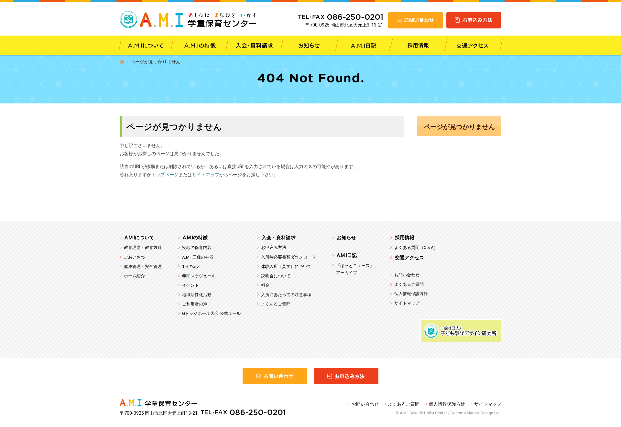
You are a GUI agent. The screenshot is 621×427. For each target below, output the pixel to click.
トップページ (165, 174)
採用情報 (404, 237)
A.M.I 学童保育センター (188, 19)
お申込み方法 (273, 247)
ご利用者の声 (194, 304)
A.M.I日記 (347, 255)
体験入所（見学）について (286, 266)
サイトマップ (205, 174)
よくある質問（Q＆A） (416, 247)
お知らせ (346, 237)
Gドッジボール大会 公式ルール (211, 313)
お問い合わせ (406, 274)
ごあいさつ (134, 257)
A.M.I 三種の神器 (197, 257)
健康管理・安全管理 (143, 266)
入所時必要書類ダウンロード (288, 257)
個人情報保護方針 (411, 293)
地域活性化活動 (197, 294)
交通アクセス (409, 258)
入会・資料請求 (279, 237)
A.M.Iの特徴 (195, 237)
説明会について (275, 275)
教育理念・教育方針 (143, 247)
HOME (122, 61)
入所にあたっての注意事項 (286, 294)
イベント (190, 285)
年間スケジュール (199, 275)
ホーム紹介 (134, 275)
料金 (265, 285)
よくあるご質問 (275, 304)
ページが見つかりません (459, 127)
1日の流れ (191, 266)
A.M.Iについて (139, 237)
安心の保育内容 (197, 247)
